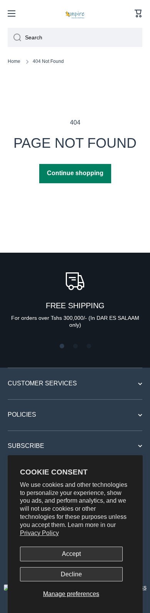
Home (14, 61)
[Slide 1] (62, 346)
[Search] (14, 37)
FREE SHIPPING (75, 305)
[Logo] (75, 13)
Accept (71, 554)
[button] (138, 13)
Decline (71, 574)
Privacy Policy (39, 533)
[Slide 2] (75, 346)
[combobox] (75, 37)
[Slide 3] (89, 346)
